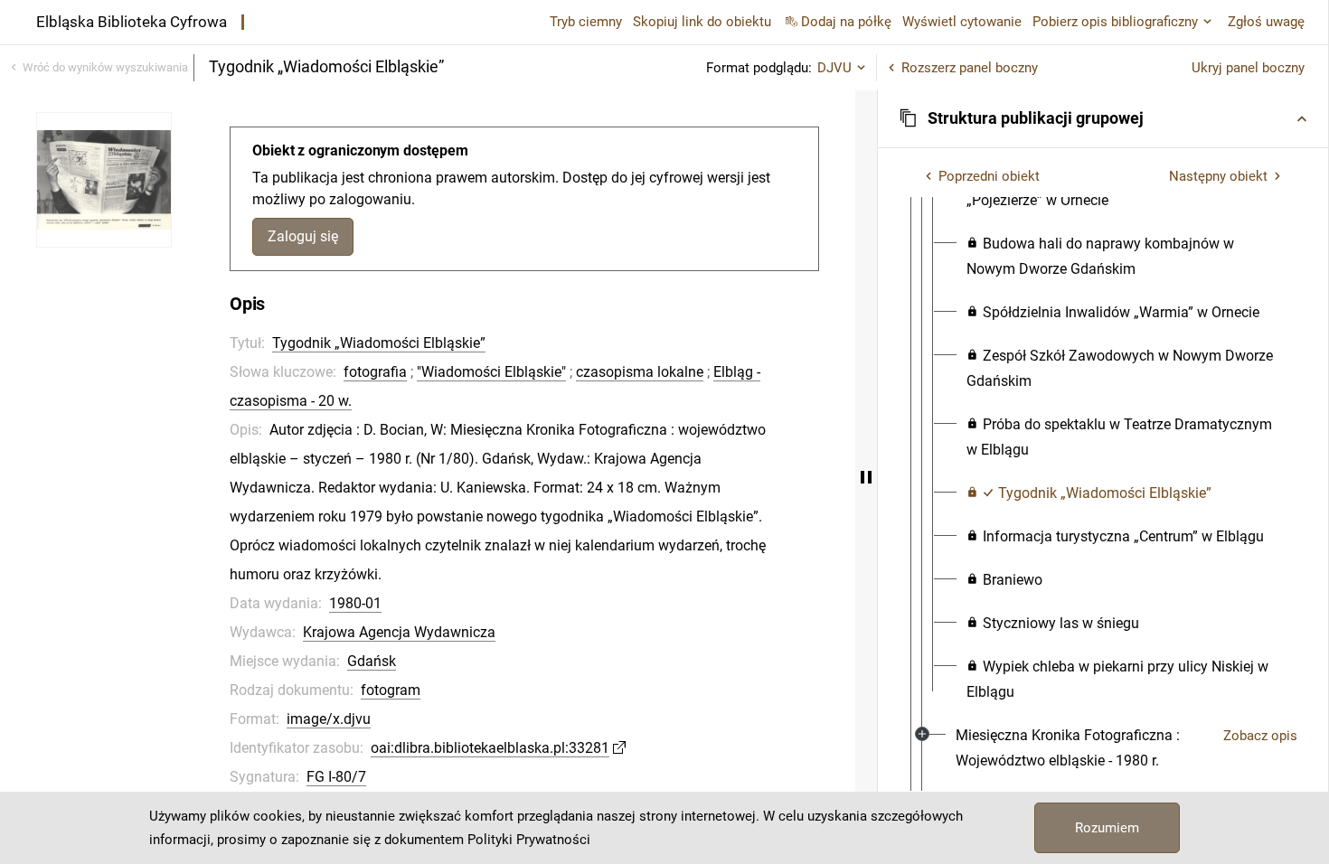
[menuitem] (1125, 256)
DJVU (834, 68)
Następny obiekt (1218, 176)
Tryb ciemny (586, 22)
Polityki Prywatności (528, 839)
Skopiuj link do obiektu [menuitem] (702, 22)
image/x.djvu (329, 719)
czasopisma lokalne (639, 371)
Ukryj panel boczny (1248, 68)
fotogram (390, 690)
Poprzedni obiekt (989, 176)
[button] (1103, 118)
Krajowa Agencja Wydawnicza (399, 632)
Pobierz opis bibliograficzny (1115, 22)
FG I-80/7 (336, 776)
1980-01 (355, 603)
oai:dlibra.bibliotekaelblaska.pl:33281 (490, 747)
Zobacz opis (1260, 736)
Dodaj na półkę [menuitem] (846, 22)
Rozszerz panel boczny (969, 68)
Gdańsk (371, 661)
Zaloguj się (303, 236)
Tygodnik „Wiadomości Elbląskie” (378, 343)
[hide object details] (866, 477)
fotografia (375, 371)
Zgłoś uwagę (1266, 22)
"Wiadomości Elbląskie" (491, 371)
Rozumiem (1107, 828)
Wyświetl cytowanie (962, 22)
